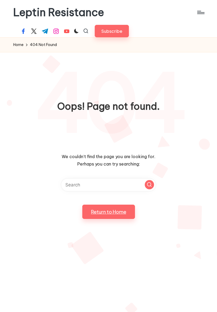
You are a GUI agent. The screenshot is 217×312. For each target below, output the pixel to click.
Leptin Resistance (58, 12)
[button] (112, 31)
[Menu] (200, 12)
